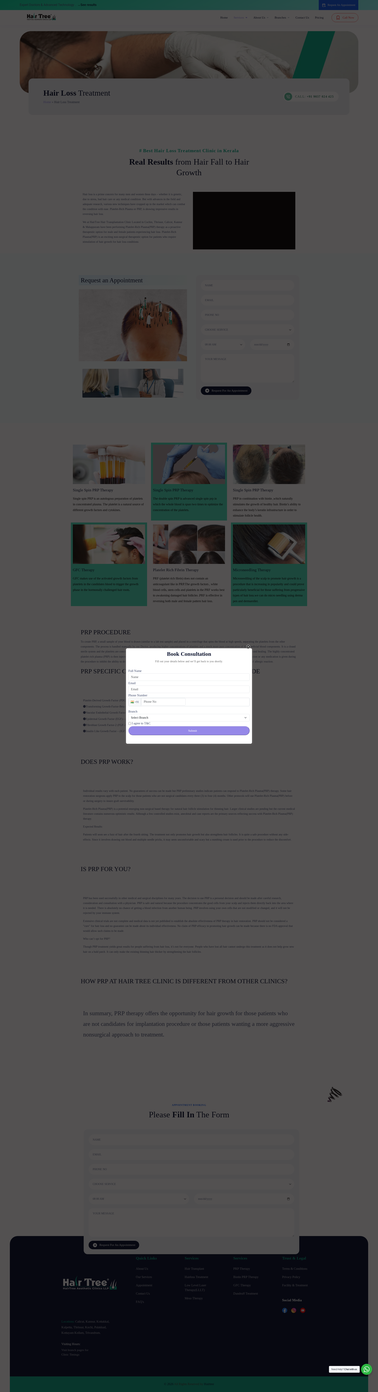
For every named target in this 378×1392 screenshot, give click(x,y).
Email (132, 683)
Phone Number (137, 695)
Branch (132, 711)
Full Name (135, 671)
